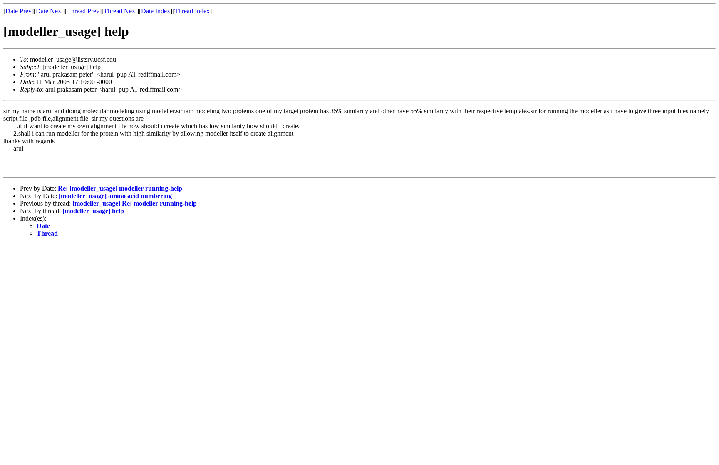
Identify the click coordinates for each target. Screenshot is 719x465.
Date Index (155, 11)
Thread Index (192, 11)
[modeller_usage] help (93, 210)
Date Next (49, 11)
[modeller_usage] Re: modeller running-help (134, 203)
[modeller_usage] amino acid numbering (115, 195)
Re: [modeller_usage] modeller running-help (120, 188)
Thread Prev (83, 11)
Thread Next (120, 11)
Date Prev (18, 11)
